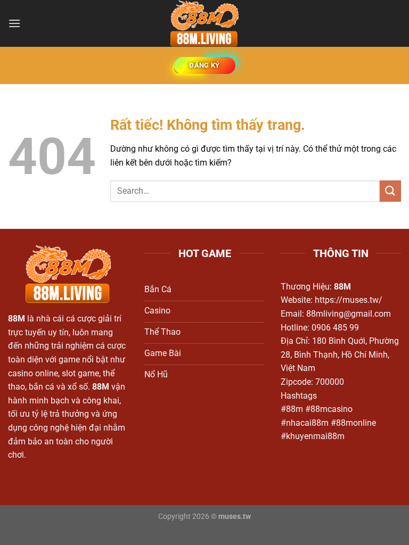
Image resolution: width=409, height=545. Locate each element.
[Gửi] (390, 190)
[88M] (204, 23)
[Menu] (14, 23)
